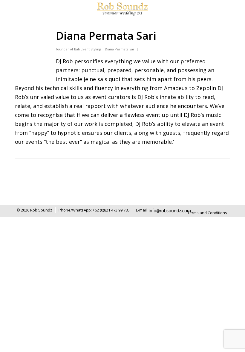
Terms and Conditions (207, 212)
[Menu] (224, 9)
